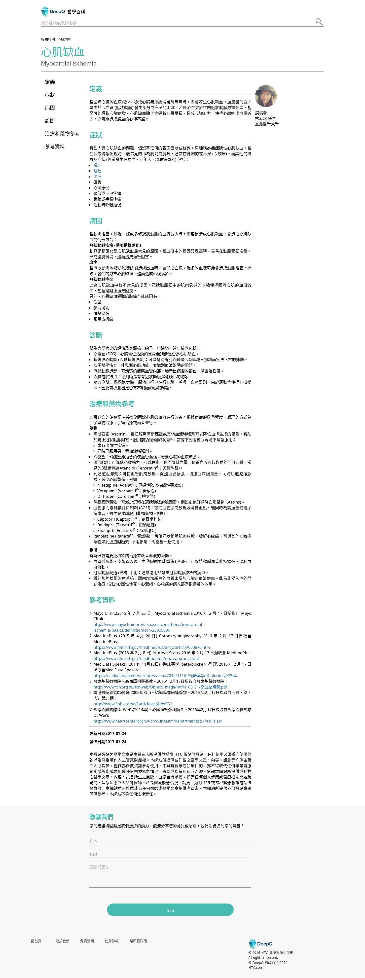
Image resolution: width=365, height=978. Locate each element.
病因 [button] (50, 108)
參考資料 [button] (55, 146)
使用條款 (112, 941)
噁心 (97, 165)
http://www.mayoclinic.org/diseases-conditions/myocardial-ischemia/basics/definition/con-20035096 (148, 627)
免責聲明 (87, 941)
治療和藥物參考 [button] (62, 133)
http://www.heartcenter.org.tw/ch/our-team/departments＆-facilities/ (157, 721)
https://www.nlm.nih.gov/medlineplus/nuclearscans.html (146, 658)
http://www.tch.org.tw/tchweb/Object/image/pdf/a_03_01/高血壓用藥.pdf (160, 687)
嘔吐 (97, 171)
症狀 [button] (50, 95)
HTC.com (255, 967)
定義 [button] (50, 82)
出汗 (97, 176)
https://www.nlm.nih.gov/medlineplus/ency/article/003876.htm (151, 647)
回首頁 (36, 941)
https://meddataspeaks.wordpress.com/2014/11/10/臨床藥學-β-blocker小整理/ (165, 675)
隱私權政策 (138, 941)
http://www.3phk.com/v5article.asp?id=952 (132, 704)
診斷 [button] (50, 120)
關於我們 (63, 941)
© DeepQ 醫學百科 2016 (268, 962)
